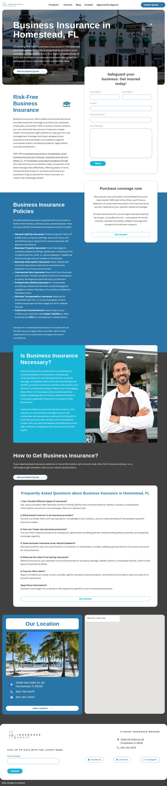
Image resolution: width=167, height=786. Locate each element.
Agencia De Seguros (107, 5)
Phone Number (97, 114)
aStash (21, 783)
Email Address (13, 756)
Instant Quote (151, 5)
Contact (88, 5)
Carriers (68, 5)
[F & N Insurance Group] (13, 5)
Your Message (96, 126)
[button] (59, 4)
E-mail (93, 103)
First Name (95, 92)
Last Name (127, 92)
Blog (78, 5)
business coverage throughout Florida (48, 161)
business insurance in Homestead (42, 154)
